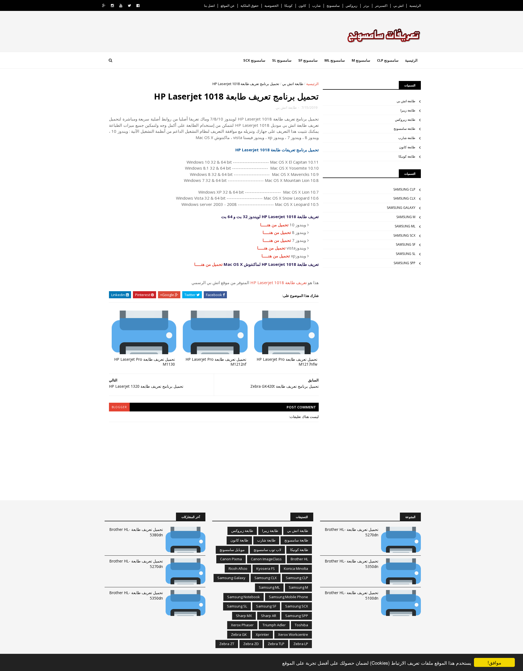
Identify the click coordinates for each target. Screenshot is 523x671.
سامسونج (333, 5)
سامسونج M (361, 60)
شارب (316, 5)
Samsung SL (405, 253)
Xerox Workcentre (293, 634)
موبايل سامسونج (232, 549)
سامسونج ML (334, 60)
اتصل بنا (209, 5)
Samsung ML (405, 226)
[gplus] (103, 5)
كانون (302, 5)
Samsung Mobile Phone (288, 596)
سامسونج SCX (254, 60)
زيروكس (351, 5)
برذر (366, 5)
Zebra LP (300, 643)
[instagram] (112, 5)
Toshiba (301, 624)
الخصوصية (271, 5)
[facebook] (137, 5)
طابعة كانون (407, 147)
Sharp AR (268, 615)
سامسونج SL (281, 60)
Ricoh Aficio (238, 568)
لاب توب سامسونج (267, 549)
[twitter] (129, 5)
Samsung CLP (404, 189)
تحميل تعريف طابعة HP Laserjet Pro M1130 (144, 362)
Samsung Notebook (243, 596)
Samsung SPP (404, 263)
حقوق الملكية (250, 5)
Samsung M (405, 217)
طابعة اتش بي (292, 83)
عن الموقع (228, 5)
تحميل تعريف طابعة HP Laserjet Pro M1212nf (216, 362)
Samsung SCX (404, 235)
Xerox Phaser (242, 624)
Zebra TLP (276, 643)
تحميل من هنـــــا (274, 224)
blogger (119, 407)
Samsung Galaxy (401, 207)
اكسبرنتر (381, 5)
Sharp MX (244, 615)
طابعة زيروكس (405, 119)
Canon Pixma (231, 558)
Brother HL (299, 558)
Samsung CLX (404, 198)
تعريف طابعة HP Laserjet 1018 (278, 282)
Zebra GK (239, 634)
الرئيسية (415, 5)
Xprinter (262, 634)
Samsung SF (405, 244)
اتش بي (398, 5)
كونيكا (288, 5)
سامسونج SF (308, 60)
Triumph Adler (274, 624)
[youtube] (120, 5)
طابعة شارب (406, 138)
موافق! (494, 662)
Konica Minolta (296, 568)
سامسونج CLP (388, 60)
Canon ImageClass (266, 558)
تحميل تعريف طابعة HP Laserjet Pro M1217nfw (287, 362)
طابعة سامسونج (404, 128)
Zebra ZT (226, 643)
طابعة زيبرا (407, 110)
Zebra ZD (251, 643)
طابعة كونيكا (407, 156)
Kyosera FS (265, 568)
